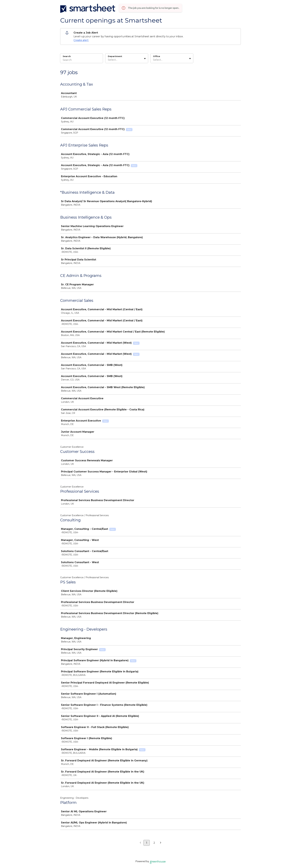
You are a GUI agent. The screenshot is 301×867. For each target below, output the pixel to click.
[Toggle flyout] (145, 58)
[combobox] (153, 60)
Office (156, 56)
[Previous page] (140, 843)
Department (115, 56)
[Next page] (160, 843)
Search (67, 56)
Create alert (81, 40)
